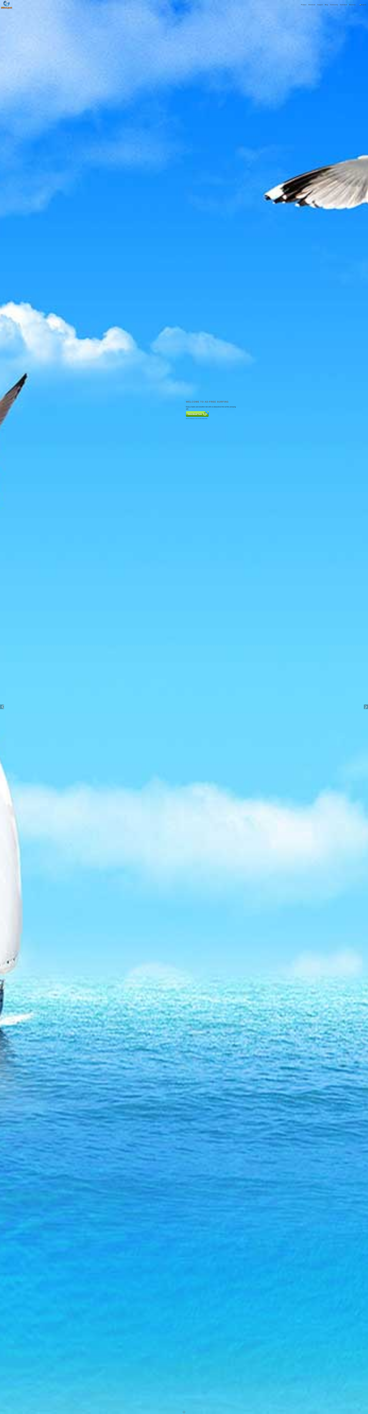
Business (352, 4)
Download (311, 4)
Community (334, 4)
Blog (326, 4)
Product (303, 4)
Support (320, 4)
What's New (148, 721)
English (363, 4)
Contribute (343, 4)
